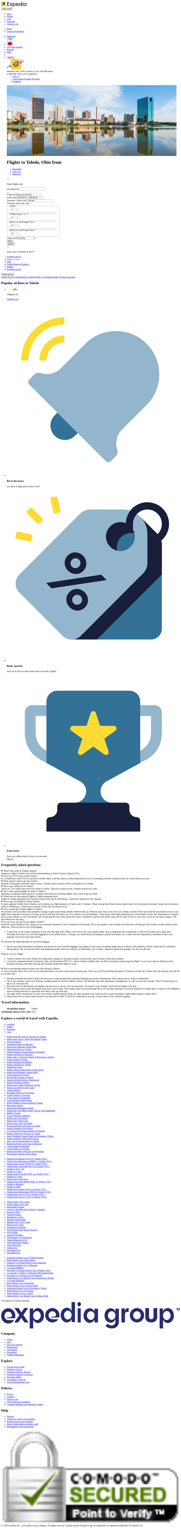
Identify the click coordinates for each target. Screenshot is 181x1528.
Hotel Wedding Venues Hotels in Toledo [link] (25, 1103)
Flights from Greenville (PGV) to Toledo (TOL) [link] (28, 1166)
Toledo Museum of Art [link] (17, 1240)
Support (10, 49)
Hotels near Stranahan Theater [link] (20, 1108)
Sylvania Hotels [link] (14, 1042)
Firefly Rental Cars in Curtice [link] (20, 1293)
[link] (30, 14)
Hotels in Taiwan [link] (14, 1369)
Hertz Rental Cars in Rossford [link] (20, 1283)
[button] (90, 1002)
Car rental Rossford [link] (15, 1280)
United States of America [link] (18, 264)
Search (11, 244)
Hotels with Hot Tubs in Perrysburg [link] (23, 1139)
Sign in (11, 58)
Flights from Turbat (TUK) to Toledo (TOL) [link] (26, 1189)
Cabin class (12, 238)
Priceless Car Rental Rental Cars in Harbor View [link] (28, 1270)
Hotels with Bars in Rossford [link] (20, 1054)
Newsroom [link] (12, 1352)
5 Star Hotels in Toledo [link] (17, 1059)
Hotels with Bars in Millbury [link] (19, 1062)
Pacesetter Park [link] (13, 1250)
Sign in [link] (10, 859)
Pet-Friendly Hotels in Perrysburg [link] (22, 1154)
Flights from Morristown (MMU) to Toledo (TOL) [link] (29, 1161)
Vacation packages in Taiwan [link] (20, 1374)
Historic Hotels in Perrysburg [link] (20, 1128)
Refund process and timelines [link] (20, 1421)
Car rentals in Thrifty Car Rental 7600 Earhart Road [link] (30, 1273)
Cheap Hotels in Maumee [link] (18, 1146)
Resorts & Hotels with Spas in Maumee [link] (24, 1144)
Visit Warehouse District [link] (17, 1242)
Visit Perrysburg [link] (14, 1214)
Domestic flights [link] (14, 1377)
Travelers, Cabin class (16, 200)
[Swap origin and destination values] (8, 192)
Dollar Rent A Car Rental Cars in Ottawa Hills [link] (27, 1296)
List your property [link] (15, 1344)
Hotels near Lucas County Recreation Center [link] (27, 1039)
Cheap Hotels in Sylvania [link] (18, 1149)
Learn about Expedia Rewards (26, 79)
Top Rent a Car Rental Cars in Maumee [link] (24, 1275)
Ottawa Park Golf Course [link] (18, 1202)
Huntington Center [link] (15, 1217)
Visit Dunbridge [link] (14, 1245)
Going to (11, 194)
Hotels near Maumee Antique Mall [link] (22, 1072)
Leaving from (13, 189)
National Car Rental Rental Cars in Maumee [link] (26, 1263)
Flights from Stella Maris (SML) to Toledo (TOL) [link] (29, 1182)
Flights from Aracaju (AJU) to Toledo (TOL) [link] (27, 1197)
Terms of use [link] (12, 1399)
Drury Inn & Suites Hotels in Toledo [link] (23, 1141)
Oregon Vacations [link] (15, 1235)
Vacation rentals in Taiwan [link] (18, 1372)
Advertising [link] (12, 1350)
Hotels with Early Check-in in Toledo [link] (23, 1133)
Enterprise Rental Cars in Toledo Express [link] (25, 1257)
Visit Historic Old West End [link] (19, 1237)
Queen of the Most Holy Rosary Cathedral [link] (26, 1209)
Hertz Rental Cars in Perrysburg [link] (21, 1260)
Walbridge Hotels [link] (14, 1067)
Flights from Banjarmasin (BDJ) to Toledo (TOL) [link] (29, 1192)
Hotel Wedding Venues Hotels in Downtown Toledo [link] (30, 1136)
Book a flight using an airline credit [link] (22, 1424)
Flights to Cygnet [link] (14, 1176)
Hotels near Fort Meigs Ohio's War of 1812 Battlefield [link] (31, 1110)
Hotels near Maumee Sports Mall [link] (21, 1047)
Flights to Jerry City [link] (15, 1169)
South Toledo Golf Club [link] (17, 1204)
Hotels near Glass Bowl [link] (17, 1118)
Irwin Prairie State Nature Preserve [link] (22, 1230)
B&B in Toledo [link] (14, 1113)
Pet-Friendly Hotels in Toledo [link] (20, 1077)
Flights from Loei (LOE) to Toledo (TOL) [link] (25, 1194)
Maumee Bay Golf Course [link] (18, 1222)
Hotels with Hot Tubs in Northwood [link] (23, 1080)
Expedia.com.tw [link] (14, 256)
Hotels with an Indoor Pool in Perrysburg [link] (25, 1070)
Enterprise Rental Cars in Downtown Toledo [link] (27, 1288)
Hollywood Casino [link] (15, 1225)
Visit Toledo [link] (12, 1232)
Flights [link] (10, 267)
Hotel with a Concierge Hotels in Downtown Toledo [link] (30, 1057)
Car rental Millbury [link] (15, 1268)
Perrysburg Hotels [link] (15, 1105)
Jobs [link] (9, 1342)
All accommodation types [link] (18, 1382)
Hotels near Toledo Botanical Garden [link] (23, 1085)
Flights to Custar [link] (14, 1171)
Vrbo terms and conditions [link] (18, 1402)
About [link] (9, 1339)
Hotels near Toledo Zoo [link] (17, 1121)
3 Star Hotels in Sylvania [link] (18, 1075)
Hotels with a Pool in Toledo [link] (19, 1123)
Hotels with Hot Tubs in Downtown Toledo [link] (26, 1037)
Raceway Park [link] (13, 1212)
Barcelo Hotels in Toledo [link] (18, 1082)
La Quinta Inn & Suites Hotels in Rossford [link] (26, 1131)
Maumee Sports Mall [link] (16, 1220)
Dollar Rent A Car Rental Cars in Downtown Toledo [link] (30, 1278)
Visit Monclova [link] (14, 1253)
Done (10, 241)
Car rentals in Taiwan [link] (16, 1379)
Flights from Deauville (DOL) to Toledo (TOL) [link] (28, 1174)
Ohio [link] (9, 261)
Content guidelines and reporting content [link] (25, 1404)
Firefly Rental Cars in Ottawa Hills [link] (22, 1286)
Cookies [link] (10, 1397)
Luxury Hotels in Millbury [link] (18, 1116)
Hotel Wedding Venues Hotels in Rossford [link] (26, 1052)
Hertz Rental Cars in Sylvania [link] (20, 1291)
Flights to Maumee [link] (15, 1184)
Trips (9, 52)
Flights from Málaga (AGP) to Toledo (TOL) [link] (27, 1159)
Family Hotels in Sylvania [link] (18, 1095)
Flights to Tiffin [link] (14, 1187)
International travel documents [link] (20, 1426)
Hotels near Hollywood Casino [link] (21, 1088)
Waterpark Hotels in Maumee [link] (20, 1044)
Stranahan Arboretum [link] (16, 1227)
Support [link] (10, 1416)
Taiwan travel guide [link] (15, 1367)
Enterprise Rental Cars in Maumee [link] (22, 1265)
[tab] (16, 169)
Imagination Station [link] (15, 1207)
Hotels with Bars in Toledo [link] (19, 1065)
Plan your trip (7, 274)
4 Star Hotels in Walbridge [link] (18, 1098)
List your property (15, 47)
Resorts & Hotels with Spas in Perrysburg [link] (25, 1151)
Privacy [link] (10, 1394)
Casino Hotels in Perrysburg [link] (19, 1100)
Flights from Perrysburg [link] (17, 1179)
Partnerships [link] (12, 1347)
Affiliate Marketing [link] (15, 1355)
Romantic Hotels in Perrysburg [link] (20, 1093)
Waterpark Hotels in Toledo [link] (19, 1049)
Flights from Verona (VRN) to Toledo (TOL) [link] (27, 1164)
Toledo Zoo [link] (12, 1248)
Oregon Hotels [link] (13, 1090)
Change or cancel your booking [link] (21, 1419)
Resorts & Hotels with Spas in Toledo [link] (23, 1126)
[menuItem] (10, 277)
